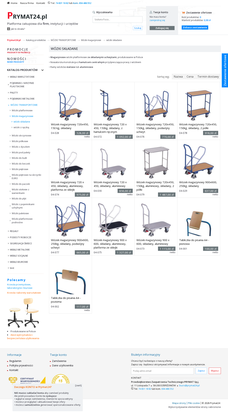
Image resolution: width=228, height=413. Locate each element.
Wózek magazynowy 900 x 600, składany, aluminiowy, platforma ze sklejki (110, 243)
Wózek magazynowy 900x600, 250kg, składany (198, 184)
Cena (190, 77)
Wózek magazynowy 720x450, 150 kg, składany (70, 126)
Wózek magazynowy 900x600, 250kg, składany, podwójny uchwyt (70, 243)
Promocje (18, 50)
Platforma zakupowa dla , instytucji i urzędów (42, 24)
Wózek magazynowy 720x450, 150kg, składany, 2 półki (198, 126)
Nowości (17, 60)
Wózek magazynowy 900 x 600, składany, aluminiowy (152, 241)
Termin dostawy (208, 77)
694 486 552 (85, 3)
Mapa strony (179, 403)
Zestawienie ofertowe (199, 12)
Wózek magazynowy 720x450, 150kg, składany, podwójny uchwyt (155, 128)
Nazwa (178, 77)
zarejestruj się (157, 20)
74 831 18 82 (62, 3)
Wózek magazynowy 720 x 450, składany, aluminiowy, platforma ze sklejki (67, 185)
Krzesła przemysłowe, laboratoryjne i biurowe (19, 286)
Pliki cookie (194, 403)
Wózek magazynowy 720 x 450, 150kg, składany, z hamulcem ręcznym (110, 128)
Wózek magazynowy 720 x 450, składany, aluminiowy (110, 184)
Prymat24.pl (14, 40)
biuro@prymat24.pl (189, 385)
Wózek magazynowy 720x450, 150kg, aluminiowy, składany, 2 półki (155, 185)
